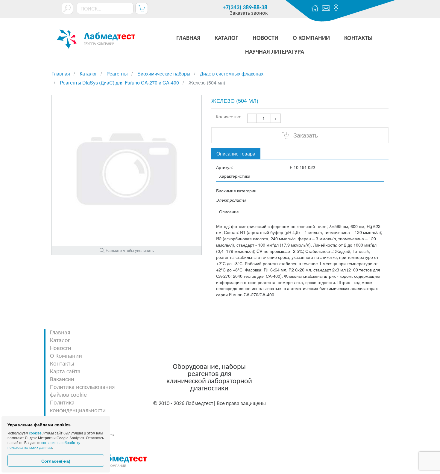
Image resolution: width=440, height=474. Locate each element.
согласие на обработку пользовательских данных (43, 445)
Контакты (62, 364)
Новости (60, 348)
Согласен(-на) (55, 461)
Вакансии (62, 380)
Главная (60, 333)
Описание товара (235, 153)
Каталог (60, 341)
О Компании (66, 356)
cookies (35, 432)
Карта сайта (65, 372)
